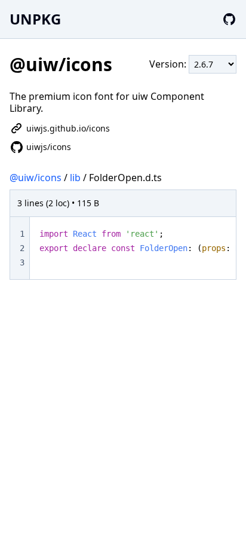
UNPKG (35, 19)
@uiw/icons (35, 177)
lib (75, 177)
